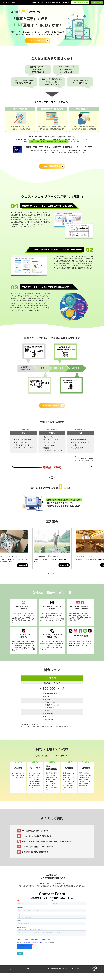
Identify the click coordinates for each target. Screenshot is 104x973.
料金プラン (44, 2)
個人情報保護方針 (53, 969)
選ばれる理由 (56, 2)
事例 (49, 2)
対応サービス (35, 2)
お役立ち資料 (65, 2)
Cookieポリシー (76, 969)
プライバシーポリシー (65, 969)
